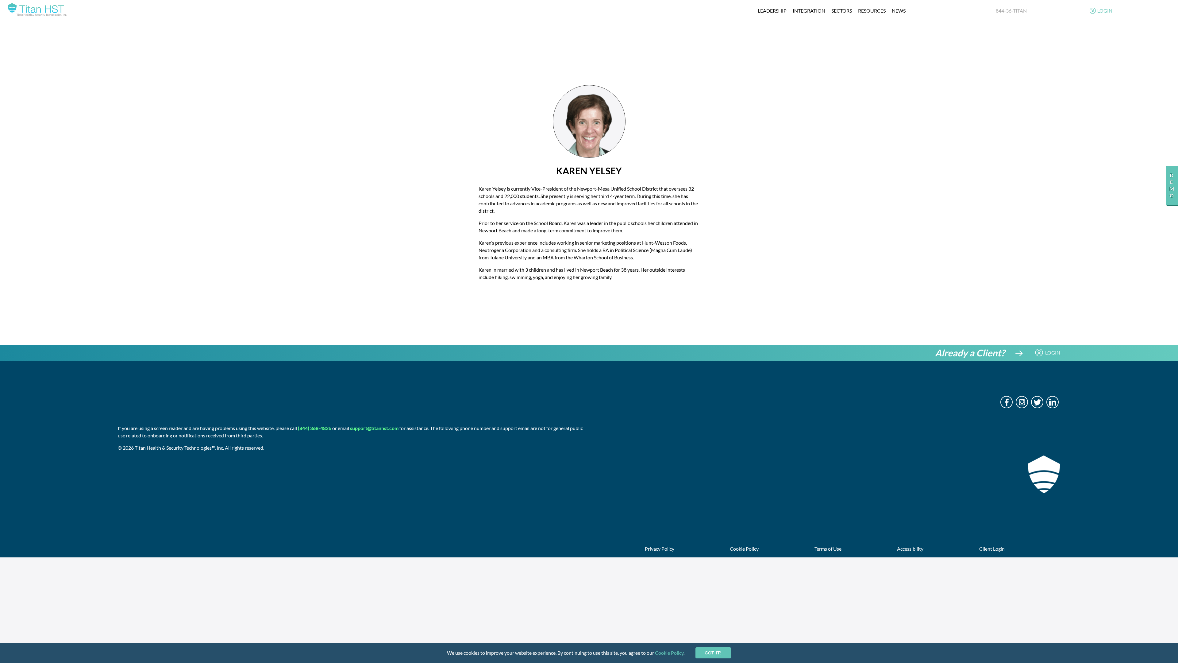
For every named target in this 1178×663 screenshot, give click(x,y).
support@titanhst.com (374, 428)
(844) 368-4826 (314, 428)
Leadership (772, 11)
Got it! (713, 652)
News (899, 11)
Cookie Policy (669, 653)
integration (809, 11)
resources (872, 11)
